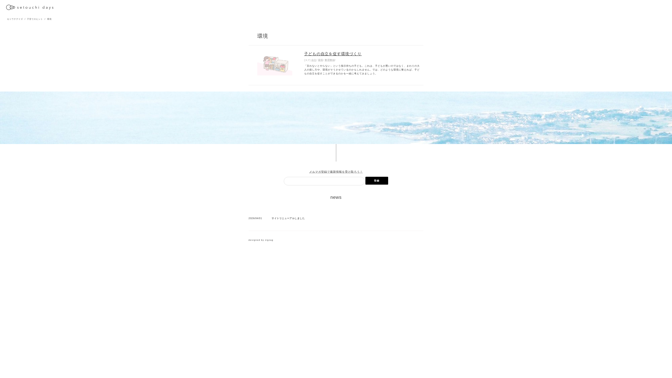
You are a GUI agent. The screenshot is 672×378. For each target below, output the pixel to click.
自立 (313, 60)
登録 (377, 180)
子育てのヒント (35, 19)
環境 (49, 19)
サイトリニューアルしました (288, 218)
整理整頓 (330, 60)
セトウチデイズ (15, 19)
